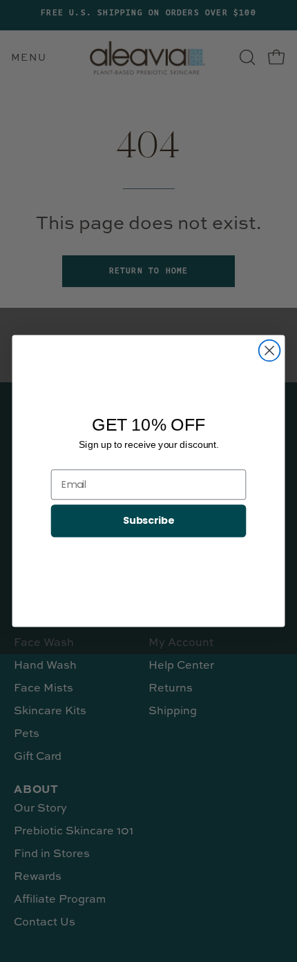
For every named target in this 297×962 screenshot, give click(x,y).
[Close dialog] (269, 351)
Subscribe (148, 520)
